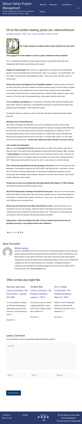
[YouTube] (42, 417)
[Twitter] (39, 417)
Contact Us (6, 415)
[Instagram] (45, 417)
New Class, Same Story (15, 287)
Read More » (10, 320)
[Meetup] (44, 420)
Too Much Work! (36, 287)
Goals (24, 34)
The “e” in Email (60, 287)
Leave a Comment (38, 34)
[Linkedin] (48, 417)
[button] (58, 4)
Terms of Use (7, 418)
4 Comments (60, 290)
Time (28, 34)
